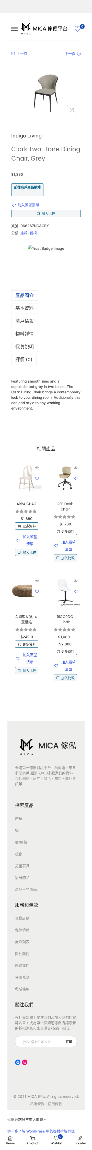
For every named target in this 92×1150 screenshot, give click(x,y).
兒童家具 (22, 866)
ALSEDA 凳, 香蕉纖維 (26, 619)
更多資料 (29, 526)
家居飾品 (22, 877)
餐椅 (33, 233)
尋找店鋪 (22, 918)
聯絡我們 (22, 965)
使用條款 (22, 977)
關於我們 (22, 953)
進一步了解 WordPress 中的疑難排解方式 (41, 1131)
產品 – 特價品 (26, 889)
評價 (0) (23, 359)
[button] (25, 205)
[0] (78, 29)
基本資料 (24, 308)
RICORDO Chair (65, 619)
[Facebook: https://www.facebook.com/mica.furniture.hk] (17, 1062)
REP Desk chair (65, 506)
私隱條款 (22, 989)
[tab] (46, 295)
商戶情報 (24, 321)
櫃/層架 (21, 842)
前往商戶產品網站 (27, 187)
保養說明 (24, 346)
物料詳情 (24, 334)
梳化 (18, 854)
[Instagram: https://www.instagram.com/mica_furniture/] (24, 1062)
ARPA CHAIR (27, 503)
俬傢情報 (22, 930)
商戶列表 (22, 942)
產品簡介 (24, 295)
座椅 (24, 233)
